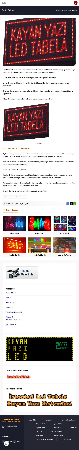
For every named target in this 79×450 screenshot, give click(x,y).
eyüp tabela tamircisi (20, 197)
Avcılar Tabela (39, 233)
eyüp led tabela (8, 197)
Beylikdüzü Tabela (40, 255)
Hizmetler (9, 303)
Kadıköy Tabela (14, 255)
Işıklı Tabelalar (10, 325)
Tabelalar (8, 317)
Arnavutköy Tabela (64, 255)
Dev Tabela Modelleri (12, 320)
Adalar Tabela (14, 233)
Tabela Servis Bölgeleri (70, 10)
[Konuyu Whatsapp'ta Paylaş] (74, 203)
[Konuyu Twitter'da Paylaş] (71, 203)
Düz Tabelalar (10, 293)
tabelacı (15, 70)
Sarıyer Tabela (64, 233)
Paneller (8, 307)
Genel (7, 298)
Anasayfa (59, 10)
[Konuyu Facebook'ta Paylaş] (67, 203)
